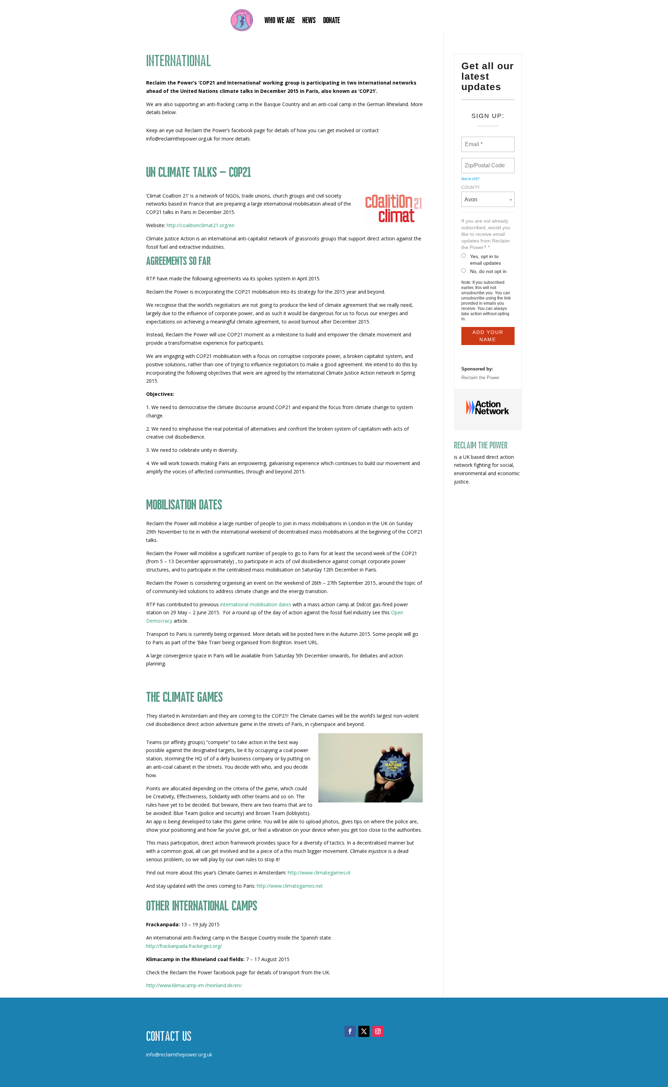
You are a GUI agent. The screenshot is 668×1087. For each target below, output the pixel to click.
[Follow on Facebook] (350, 1031)
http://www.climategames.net (290, 885)
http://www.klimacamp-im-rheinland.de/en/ (194, 985)
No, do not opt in (488, 271)
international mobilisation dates (255, 604)
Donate (331, 20)
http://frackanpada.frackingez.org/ (184, 946)
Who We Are (279, 20)
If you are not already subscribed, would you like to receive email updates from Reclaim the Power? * (485, 234)
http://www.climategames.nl (319, 872)
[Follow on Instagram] (377, 1031)
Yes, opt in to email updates (485, 260)
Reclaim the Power (480, 377)
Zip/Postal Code (484, 161)
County (470, 187)
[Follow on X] (363, 1031)
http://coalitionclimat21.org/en (200, 225)
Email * (473, 140)
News (309, 20)
